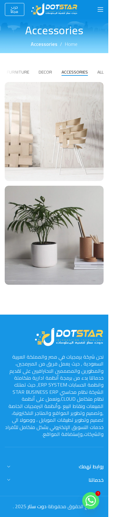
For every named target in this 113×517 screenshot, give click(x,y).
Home (71, 44)
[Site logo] (54, 9)
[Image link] (69, 336)
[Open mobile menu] (100, 9)
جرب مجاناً (14, 9)
